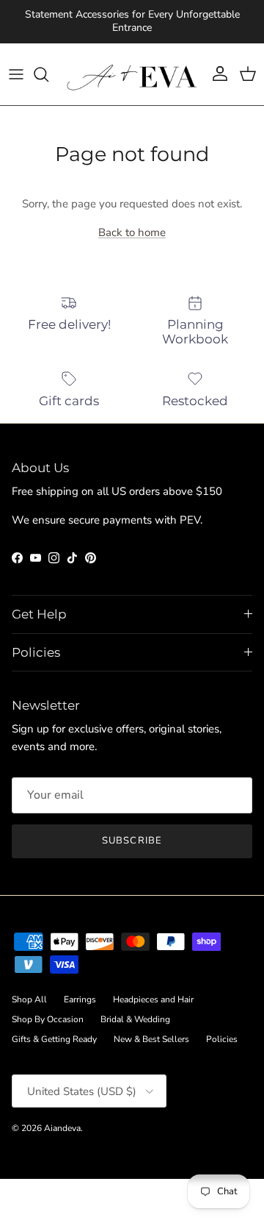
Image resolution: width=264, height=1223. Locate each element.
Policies (222, 1039)
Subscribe (131, 840)
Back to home (132, 232)
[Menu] (16, 74)
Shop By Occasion (48, 1019)
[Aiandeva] (132, 74)
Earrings (80, 999)
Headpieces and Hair (153, 999)
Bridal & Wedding (135, 1019)
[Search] (48, 74)
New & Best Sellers (151, 1039)
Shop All (29, 999)
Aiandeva (62, 1128)
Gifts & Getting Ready (54, 1039)
